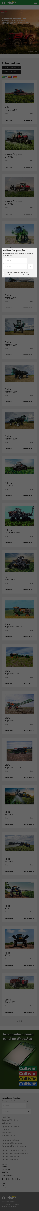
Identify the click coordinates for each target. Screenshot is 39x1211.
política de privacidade (22, 272)
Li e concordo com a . (17, 272)
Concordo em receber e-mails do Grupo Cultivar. (18, 275)
